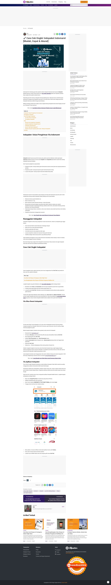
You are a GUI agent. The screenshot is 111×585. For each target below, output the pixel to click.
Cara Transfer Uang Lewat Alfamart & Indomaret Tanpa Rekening (47, 215)
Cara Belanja (50, 5)
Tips (46, 5)
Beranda (24, 28)
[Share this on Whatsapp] (57, 34)
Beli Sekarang (84, 1)
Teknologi (72, 138)
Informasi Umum (36, 5)
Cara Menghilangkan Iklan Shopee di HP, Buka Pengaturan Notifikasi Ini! (39, 280)
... (23, 478)
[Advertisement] (55, 17)
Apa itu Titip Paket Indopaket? (31, 127)
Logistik (55, 5)
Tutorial (42, 5)
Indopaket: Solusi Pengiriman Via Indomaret (33, 113)
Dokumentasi (54, 1)
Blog (65, 1)
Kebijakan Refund (27, 554)
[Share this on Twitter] (60, 34)
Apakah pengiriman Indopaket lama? (32, 124)
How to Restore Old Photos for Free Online (78, 94)
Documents (38, 551)
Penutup (25, 130)
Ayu (27, 33)
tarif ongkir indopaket (28, 492)
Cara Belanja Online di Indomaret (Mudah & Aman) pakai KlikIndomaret (46, 108)
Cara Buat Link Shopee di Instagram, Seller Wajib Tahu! (35, 278)
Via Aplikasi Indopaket (29, 119)
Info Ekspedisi (25, 5)
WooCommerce (73, 144)
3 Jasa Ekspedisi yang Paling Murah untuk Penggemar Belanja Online (47, 358)
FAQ (25, 120)
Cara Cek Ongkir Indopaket (29, 116)
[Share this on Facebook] (62, 34)
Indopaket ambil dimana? (30, 125)
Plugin (37, 549)
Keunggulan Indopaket (28, 114)
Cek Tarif (48, 1)
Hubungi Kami (26, 549)
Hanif (24, 541)
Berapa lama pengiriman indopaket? (32, 122)
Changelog (61, 1)
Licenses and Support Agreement (43, 556)
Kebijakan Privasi (26, 551)
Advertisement (73, 126)
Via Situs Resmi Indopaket (30, 117)
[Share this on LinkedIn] (65, 34)
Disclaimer (25, 556)
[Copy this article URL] (55, 34)
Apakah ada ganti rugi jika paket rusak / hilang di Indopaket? (37, 128)
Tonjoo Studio (64, 582)
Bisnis (31, 5)
